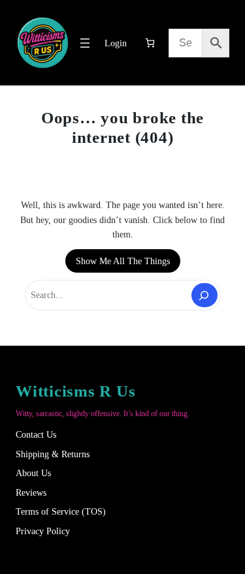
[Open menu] (85, 43)
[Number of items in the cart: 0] (150, 42)
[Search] (204, 295)
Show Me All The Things (123, 261)
